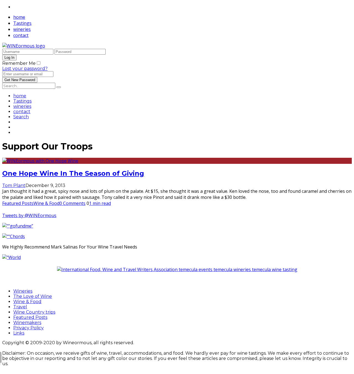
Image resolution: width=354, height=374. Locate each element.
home (19, 17)
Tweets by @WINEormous (29, 215)
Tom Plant (13, 185)
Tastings (22, 23)
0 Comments (72, 203)
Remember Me (19, 63)
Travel (20, 306)
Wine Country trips (34, 312)
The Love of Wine (32, 296)
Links (18, 333)
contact (20, 35)
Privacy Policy (28, 327)
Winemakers (27, 322)
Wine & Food (46, 203)
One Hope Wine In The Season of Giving (73, 173)
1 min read (100, 203)
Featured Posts (17, 203)
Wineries (22, 291)
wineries (22, 29)
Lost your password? (25, 68)
